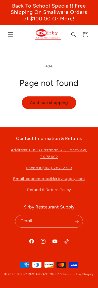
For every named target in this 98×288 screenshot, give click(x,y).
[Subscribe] (77, 221)
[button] (10, 34)
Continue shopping (49, 103)
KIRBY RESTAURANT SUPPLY (40, 274)
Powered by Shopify (78, 274)
